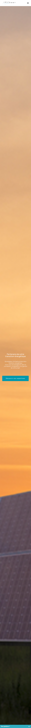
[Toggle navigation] (24, 3)
